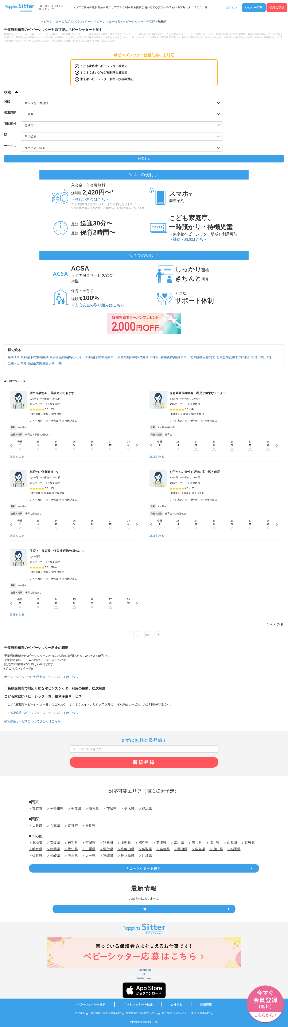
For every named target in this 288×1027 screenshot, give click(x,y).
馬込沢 (73, 357)
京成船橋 (143, 357)
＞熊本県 (71, 855)
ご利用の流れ (89, 7)
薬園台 (201, 357)
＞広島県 (198, 849)
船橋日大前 (47, 363)
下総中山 (36, 357)
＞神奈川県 (55, 808)
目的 (7, 101)
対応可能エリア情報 (110, 7)
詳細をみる (17, 456)
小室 (58, 363)
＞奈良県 (89, 825)
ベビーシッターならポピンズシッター (66, 21)
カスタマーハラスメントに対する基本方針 (186, 1012)
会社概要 (176, 1004)
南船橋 (63, 357)
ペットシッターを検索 (138, 1004)
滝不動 (258, 357)
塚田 (82, 357)
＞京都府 (71, 825)
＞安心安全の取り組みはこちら (97, 305)
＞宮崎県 (106, 855)
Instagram (144, 978)
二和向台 (14, 363)
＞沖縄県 (145, 855)
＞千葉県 (74, 808)
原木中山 (184, 357)
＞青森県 (53, 843)
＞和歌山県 (125, 849)
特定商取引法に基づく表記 (141, 1012)
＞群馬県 (145, 808)
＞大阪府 (35, 825)
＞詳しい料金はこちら (90, 199)
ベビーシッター (133, 21)
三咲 (267, 357)
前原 (193, 357)
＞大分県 (89, 855)
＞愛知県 (71, 849)
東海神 (24, 363)
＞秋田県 (106, 843)
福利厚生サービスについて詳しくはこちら (32, 721)
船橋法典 (14, 357)
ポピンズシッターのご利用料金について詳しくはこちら (41, 676)
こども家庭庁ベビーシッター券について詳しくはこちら (41, 713)
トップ (77, 7)
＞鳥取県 (145, 849)
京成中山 (101, 357)
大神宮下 (155, 357)
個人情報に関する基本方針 (105, 1012)
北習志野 (222, 357)
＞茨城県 (110, 808)
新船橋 (89, 357)
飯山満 (34, 363)
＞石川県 (195, 843)
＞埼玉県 (92, 808)
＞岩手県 (71, 843)
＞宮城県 (89, 843)
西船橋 (24, 357)
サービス (10, 145)
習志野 (211, 357)
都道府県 (10, 112)
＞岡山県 (180, 849)
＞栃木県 (127, 808)
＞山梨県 (230, 843)
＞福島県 (142, 843)
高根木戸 (235, 357)
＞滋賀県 (106, 849)
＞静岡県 (53, 849)
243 (147, 635)
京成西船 (123, 357)
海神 (133, 357)
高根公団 (248, 357)
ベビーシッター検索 (107, 21)
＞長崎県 (53, 855)
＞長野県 (248, 843)
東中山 (112, 357)
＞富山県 (177, 843)
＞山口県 (216, 849)
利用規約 (80, 1012)
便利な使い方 (144, 7)
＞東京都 (35, 808)
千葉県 (150, 21)
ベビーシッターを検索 (91, 1004)
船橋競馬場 (169, 357)
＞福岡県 (234, 849)
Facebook (144, 969)
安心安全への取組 (163, 7)
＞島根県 (163, 849)
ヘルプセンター (184, 7)
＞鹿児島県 (125, 855)
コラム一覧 (200, 7)
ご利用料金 (129, 7)
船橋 (46, 357)
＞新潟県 (159, 843)
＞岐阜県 (35, 849)
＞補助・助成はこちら (188, 239)
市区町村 (10, 123)
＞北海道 (35, 843)
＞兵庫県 (53, 825)
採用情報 (206, 1004)
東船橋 (54, 357)
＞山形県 (124, 843)
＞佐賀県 (35, 855)
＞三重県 (89, 849)
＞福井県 (212, 843)
